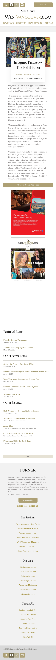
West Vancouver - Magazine (28, 542)
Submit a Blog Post (28, 619)
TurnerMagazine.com (28, 580)
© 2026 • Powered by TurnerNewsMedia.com (20, 649)
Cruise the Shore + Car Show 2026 (18, 364)
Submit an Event (28, 623)
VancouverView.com (28, 589)
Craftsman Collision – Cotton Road (18, 433)
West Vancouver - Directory (28, 537)
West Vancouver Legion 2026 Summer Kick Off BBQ (26, 371)
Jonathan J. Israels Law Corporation (19, 418)
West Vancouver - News (28, 533)
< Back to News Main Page (28, 184)
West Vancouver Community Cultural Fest (21, 379)
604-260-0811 (34, 506)
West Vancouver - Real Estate (28, 524)
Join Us (43, 4)
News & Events (35, 23)
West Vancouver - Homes (28, 528)
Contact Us (28, 500)
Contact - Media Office (28, 610)
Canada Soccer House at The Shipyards (20, 386)
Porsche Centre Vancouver (15, 340)
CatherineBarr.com (28, 576)
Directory (21, 23)
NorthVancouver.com (28, 571)
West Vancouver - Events (28, 551)
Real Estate (8, 23)
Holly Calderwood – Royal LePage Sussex (21, 410)
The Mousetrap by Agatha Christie (18, 347)
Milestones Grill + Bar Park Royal (17, 441)
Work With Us (28, 637)
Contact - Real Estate (28, 614)
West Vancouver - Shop (28, 546)
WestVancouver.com (28, 567)
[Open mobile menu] (28, 29)
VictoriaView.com (28, 594)
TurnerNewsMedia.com (28, 585)
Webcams (49, 23)
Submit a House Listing (28, 628)
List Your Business (28, 632)
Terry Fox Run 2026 (12, 394)
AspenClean (8, 426)
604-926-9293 (22, 506)
